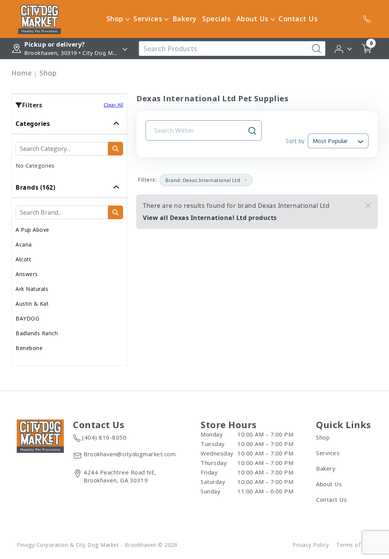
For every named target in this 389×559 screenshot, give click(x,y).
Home (21, 72)
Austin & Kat (32, 303)
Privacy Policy (311, 544)
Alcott (23, 259)
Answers (27, 274)
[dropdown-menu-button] (127, 19)
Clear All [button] (113, 104)
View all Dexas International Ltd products (210, 218)
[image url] (39, 18)
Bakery (184, 18)
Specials (216, 18)
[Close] (368, 205)
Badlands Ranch (37, 333)
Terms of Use (354, 544)
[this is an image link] (40, 435)
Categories (33, 123)
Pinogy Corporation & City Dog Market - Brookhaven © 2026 (97, 544)
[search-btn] (115, 148)
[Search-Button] (316, 48)
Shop (114, 18)
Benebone (29, 348)
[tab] (69, 145)
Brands (35, 187)
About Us (252, 18)
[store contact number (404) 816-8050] (367, 19)
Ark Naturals (32, 288)
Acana (24, 244)
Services (147, 18)
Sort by (295, 140)
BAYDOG (27, 318)
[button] (343, 48)
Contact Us (298, 18)
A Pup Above (32, 229)
